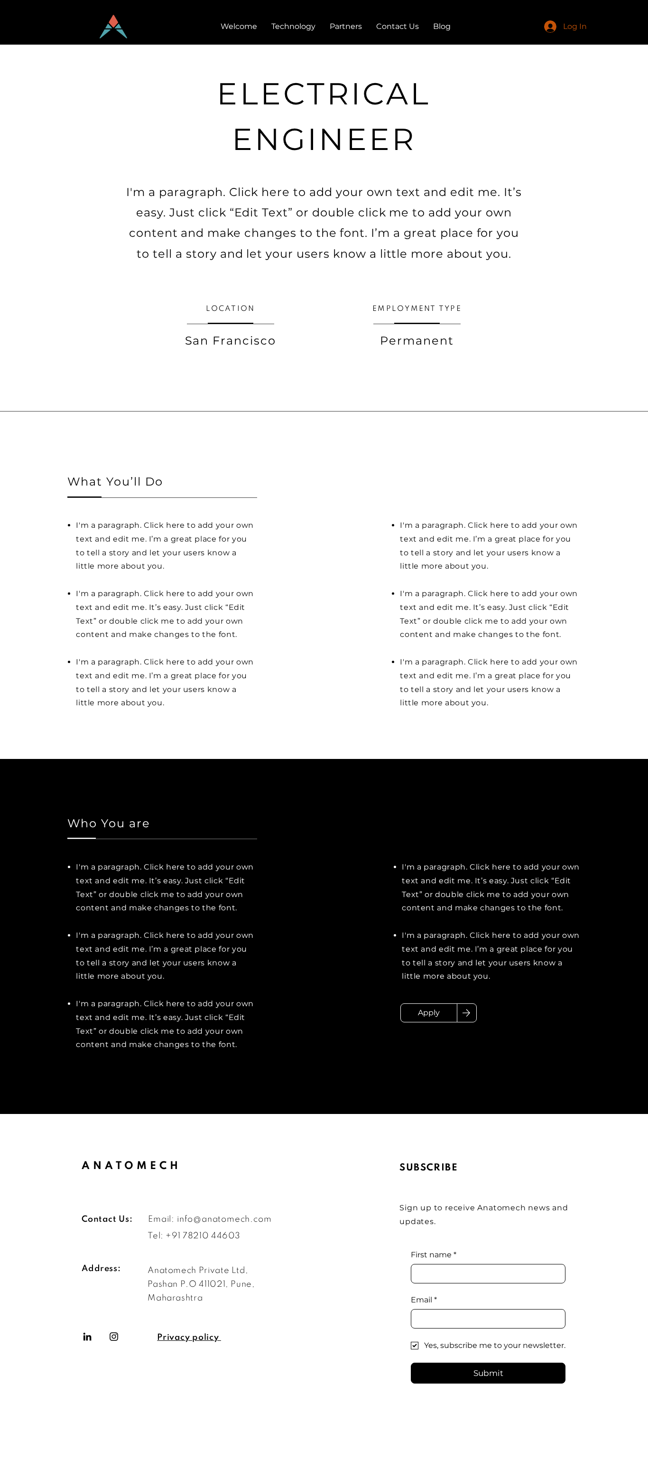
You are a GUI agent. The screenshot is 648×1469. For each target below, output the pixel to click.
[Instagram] (114, 1336)
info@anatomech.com (224, 1219)
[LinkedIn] (87, 1336)
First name (433, 1254)
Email (424, 1299)
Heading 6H (140, 1346)
